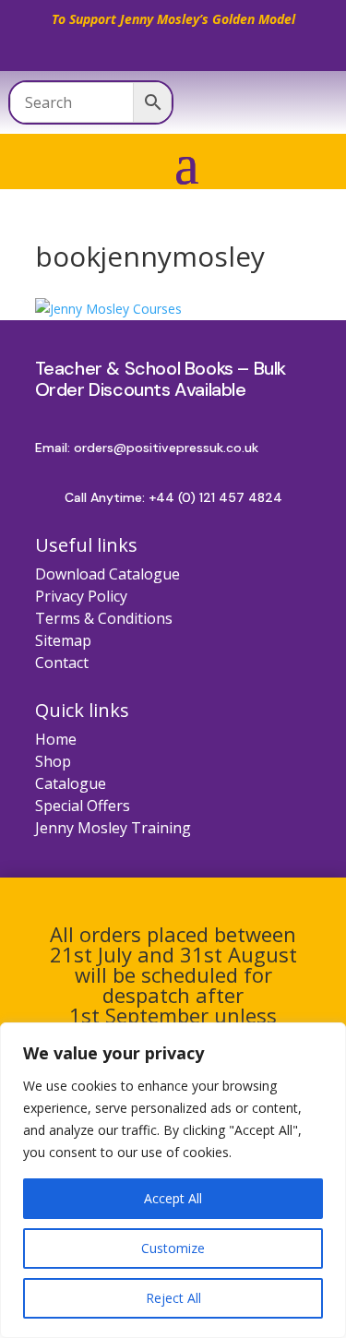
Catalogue (70, 783)
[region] (173, 1180)
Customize (173, 1248)
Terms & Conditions (104, 618)
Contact (62, 662)
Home (56, 739)
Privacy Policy (81, 596)
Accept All (173, 1198)
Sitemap (63, 640)
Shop (53, 761)
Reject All (173, 1298)
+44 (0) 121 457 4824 (215, 497)
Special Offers (82, 805)
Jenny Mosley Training (113, 828)
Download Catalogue (107, 574)
